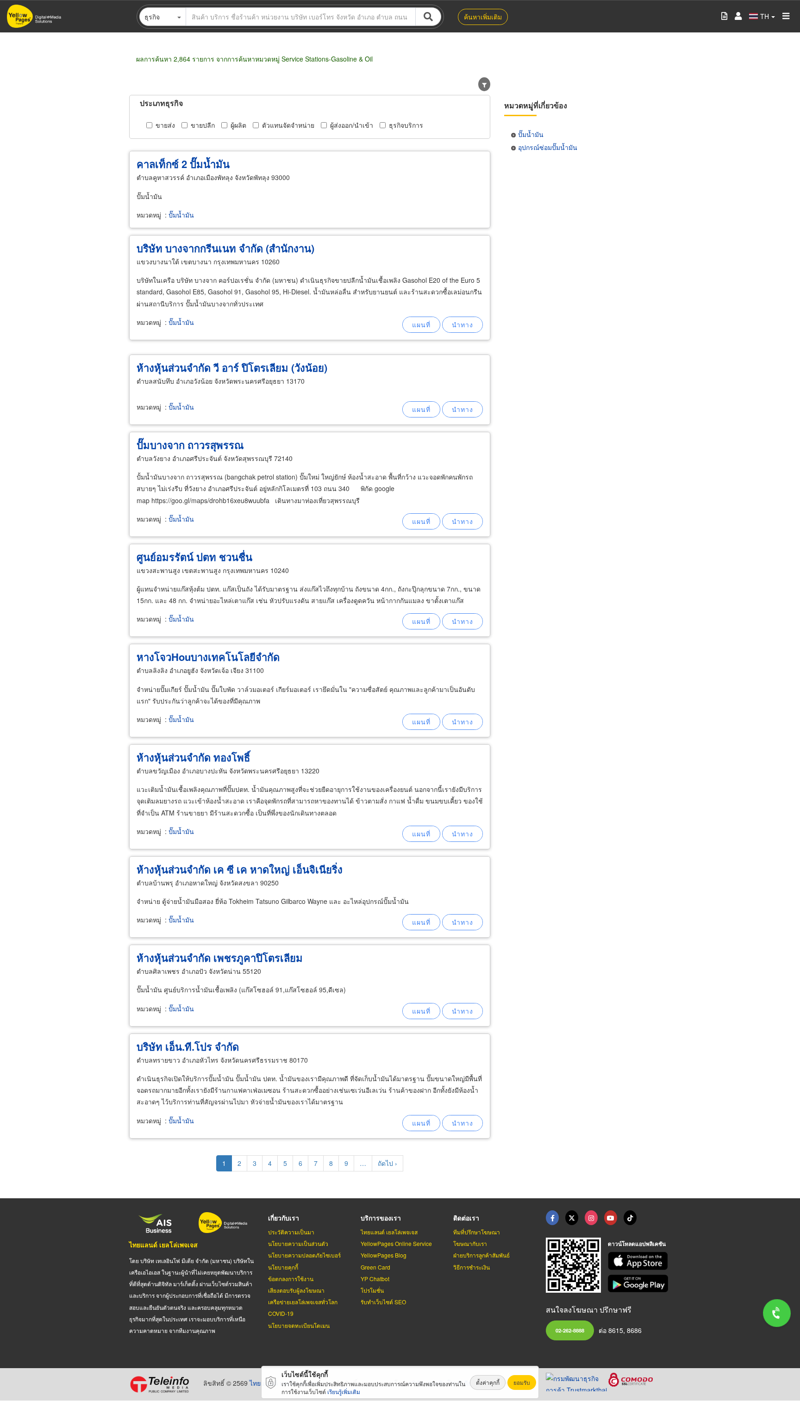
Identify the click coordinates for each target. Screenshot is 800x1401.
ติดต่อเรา (466, 1217)
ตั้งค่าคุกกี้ (488, 1382)
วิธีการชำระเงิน (471, 1267)
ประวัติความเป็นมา (291, 1232)
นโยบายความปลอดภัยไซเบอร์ (304, 1255)
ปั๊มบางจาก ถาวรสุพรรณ (190, 444)
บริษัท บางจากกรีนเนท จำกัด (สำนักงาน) (225, 248)
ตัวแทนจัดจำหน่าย (288, 125)
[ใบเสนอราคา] (724, 16)
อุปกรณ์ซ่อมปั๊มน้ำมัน (547, 147)
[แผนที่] (421, 325)
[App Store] (639, 1261)
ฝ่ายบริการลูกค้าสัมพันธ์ (481, 1255)
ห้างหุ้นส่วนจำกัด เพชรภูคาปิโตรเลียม (220, 957)
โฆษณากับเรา (470, 1243)
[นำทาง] (462, 325)
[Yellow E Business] (552, 1217)
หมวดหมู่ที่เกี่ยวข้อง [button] (535, 105)
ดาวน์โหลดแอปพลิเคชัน (637, 1243)
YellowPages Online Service (396, 1243)
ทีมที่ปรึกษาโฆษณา (476, 1232)
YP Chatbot (375, 1279)
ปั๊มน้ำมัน (181, 214)
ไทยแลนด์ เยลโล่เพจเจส (163, 1244)
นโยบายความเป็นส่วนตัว (298, 1243)
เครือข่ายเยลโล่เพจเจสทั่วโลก (303, 1302)
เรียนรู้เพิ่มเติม (343, 1391)
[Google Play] (639, 1284)
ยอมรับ (521, 1382)
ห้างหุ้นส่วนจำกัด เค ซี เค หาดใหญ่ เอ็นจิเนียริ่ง (240, 869)
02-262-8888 (570, 1330)
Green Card (375, 1267)
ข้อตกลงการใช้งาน (290, 1279)
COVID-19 (281, 1313)
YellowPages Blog (383, 1255)
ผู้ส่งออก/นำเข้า (351, 125)
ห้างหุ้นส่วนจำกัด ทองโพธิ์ (193, 757)
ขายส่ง (165, 125)
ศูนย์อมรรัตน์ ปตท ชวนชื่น (194, 556)
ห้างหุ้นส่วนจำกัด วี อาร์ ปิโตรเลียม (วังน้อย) (232, 367)
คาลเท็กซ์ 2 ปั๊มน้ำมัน (183, 163)
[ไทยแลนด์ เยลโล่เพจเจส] (571, 1217)
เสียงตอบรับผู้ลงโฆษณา (296, 1290)
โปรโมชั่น (372, 1290)
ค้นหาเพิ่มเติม (483, 16)
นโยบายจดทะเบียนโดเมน (299, 1325)
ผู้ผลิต (238, 125)
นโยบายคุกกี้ (283, 1267)
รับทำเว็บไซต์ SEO (383, 1302)
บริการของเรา (381, 1217)
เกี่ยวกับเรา (283, 1217)
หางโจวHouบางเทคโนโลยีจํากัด (208, 656)
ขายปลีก (203, 125)
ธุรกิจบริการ (406, 125)
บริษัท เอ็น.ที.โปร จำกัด (188, 1046)
